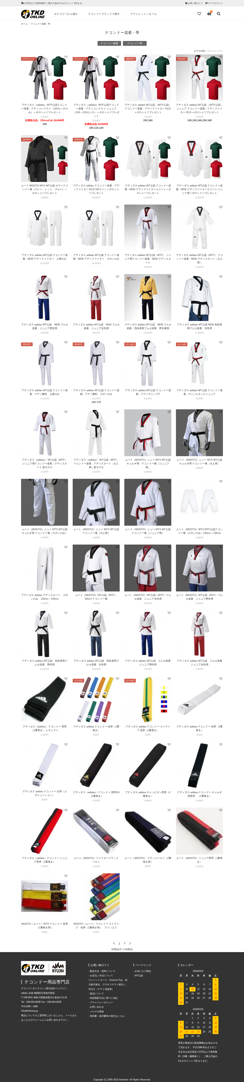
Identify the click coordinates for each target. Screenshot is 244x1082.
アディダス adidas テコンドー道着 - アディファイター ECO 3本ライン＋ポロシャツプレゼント (96, 189)
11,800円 (199, 333)
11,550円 (44, 398)
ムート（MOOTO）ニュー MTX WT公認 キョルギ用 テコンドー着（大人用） (199, 461)
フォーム (37, 1020)
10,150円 (96, 398)
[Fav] (200, 13)
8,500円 (44, 333)
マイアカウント (215, 3)
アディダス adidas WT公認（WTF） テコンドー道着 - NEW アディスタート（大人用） (199, 259)
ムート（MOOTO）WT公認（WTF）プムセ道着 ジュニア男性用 (199, 597)
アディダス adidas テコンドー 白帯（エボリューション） (44, 793)
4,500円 (44, 472)
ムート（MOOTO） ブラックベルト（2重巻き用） (148, 860)
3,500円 (96, 800)
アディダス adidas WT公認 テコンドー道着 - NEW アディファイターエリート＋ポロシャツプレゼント (148, 189)
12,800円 (199, 197)
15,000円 (147, 333)
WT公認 (139, 975)
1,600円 (199, 800)
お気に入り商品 (143, 971)
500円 (96, 735)
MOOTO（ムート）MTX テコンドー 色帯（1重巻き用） (44, 925)
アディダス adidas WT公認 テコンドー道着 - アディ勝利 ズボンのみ (96, 392)
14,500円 (96, 263)
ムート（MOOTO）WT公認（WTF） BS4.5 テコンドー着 (97, 597)
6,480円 (148, 472)
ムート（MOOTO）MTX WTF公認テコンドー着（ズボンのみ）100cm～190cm (199, 531)
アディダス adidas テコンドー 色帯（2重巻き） (199, 728)
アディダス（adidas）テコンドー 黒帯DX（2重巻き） (96, 794)
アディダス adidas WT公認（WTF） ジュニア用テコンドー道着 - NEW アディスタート (148, 259)
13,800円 (147, 197)
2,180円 (44, 603)
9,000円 (148, 603)
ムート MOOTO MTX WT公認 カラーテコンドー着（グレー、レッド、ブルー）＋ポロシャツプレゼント (44, 189)
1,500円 (44, 866)
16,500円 (44, 263)
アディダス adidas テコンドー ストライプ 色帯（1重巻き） (148, 728)
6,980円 (199, 468)
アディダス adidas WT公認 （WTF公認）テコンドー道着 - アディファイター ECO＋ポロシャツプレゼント (148, 108)
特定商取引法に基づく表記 (104, 998)
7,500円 (148, 117)
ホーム (24, 24)
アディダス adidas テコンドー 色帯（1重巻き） (96, 728)
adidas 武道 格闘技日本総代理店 (38, 993)
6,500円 (148, 398)
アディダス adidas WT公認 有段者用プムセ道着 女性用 (96, 662)
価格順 (210, 51)
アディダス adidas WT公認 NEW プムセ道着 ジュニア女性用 (96, 326)
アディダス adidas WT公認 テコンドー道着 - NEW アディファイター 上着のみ (45, 257)
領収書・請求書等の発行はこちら (107, 1016)
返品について (97, 993)
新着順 (219, 51)
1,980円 (199, 537)
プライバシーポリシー (101, 1002)
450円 (148, 735)
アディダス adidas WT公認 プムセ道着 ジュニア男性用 (148, 662)
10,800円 (44, 669)
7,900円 (96, 603)
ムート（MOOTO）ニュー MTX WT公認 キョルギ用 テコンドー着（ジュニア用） (148, 463)
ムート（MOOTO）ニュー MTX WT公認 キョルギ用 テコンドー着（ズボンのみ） (45, 531)
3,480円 (44, 537)
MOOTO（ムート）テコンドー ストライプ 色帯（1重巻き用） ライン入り (96, 925)
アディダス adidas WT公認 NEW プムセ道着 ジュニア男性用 (44, 326)
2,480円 (148, 800)
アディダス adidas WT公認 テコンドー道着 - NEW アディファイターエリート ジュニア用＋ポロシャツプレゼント (199, 189)
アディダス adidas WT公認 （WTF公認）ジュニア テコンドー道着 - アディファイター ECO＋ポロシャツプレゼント (199, 108)
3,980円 (44, 197)
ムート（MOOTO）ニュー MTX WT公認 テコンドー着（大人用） (96, 531)
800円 (148, 866)
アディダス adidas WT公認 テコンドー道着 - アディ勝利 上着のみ (45, 392)
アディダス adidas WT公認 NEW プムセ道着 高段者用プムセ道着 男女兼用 (148, 326)
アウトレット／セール (143, 13)
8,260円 (96, 197)
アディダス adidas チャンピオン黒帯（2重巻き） (148, 794)
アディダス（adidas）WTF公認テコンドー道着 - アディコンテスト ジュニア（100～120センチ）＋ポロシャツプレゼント (96, 110)
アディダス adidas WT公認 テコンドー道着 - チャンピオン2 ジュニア (199, 392)
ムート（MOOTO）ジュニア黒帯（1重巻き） (199, 860)
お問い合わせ (97, 1007)
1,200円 (199, 866)
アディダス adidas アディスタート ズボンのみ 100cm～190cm (44, 597)
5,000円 (44, 117)
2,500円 (44, 735)
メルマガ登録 (97, 1011)
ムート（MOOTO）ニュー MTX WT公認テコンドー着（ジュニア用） (148, 531)
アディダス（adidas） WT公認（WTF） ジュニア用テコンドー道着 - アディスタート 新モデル (44, 463)
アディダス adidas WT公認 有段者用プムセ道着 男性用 (44, 662)
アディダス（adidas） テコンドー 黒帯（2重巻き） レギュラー (45, 728)
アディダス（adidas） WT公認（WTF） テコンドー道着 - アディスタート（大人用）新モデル (96, 463)
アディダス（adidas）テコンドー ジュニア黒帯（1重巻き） (45, 860)
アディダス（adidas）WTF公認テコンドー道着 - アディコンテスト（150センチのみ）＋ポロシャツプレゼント (44, 108)
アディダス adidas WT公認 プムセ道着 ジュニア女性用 (200, 662)
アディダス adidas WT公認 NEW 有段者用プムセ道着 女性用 (199, 326)
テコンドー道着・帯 (40, 24)
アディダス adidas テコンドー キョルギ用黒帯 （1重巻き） (199, 794)
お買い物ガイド (195, 3)
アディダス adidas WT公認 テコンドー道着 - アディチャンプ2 (148, 392)
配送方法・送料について (102, 971)
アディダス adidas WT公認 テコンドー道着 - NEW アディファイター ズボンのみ (96, 257)
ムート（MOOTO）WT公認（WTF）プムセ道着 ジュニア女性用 (148, 597)
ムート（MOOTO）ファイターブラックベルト (96, 860)
